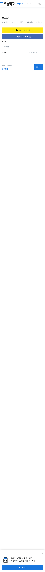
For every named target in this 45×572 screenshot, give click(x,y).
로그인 (38, 67)
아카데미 (20, 3)
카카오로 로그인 (24, 30)
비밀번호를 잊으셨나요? (36, 52)
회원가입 (5, 69)
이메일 (4, 41)
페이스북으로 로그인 (24, 37)
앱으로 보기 (23, 567)
